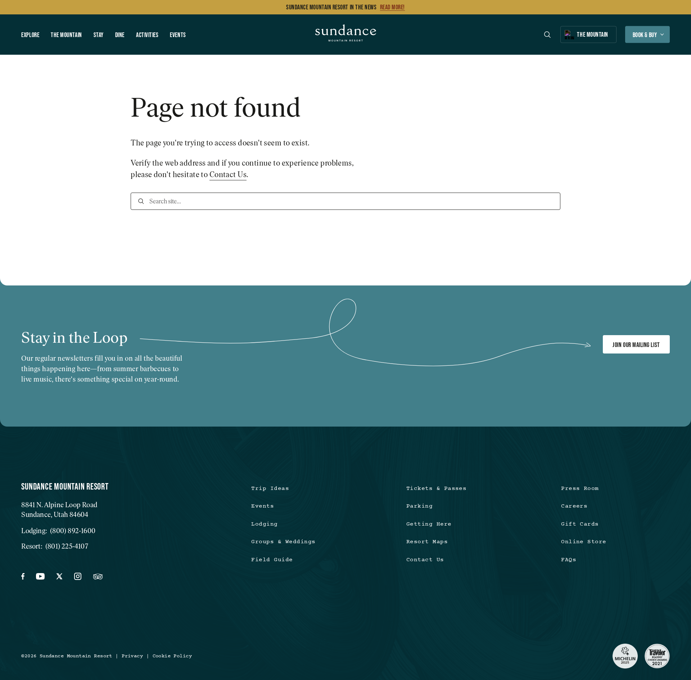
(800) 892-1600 (72, 531)
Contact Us (228, 174)
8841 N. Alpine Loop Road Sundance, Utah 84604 (59, 510)
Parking (419, 506)
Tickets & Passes (436, 488)
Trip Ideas (270, 488)
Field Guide (272, 560)
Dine (120, 35)
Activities (147, 35)
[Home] (345, 34)
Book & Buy (645, 35)
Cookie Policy (172, 656)
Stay (99, 35)
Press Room (580, 488)
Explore (30, 35)
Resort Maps (427, 542)
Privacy (132, 656)
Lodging (264, 524)
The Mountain (66, 35)
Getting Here (429, 524)
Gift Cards (580, 524)
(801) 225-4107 (66, 546)
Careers (574, 506)
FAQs (568, 560)
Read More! (392, 7)
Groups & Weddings (283, 542)
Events (178, 35)
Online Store (583, 542)
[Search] (141, 201)
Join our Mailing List (636, 344)
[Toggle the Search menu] (547, 34)
